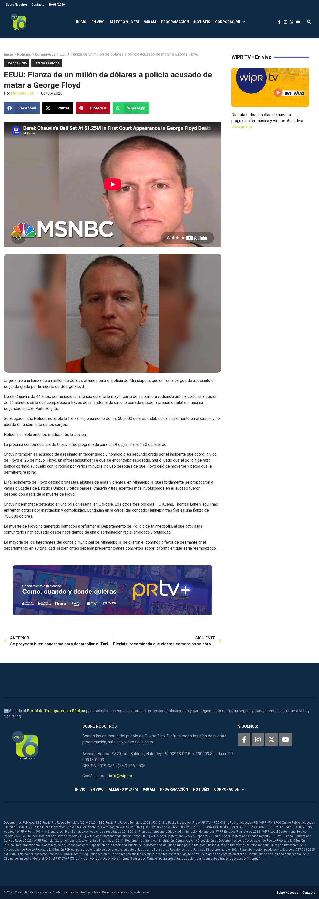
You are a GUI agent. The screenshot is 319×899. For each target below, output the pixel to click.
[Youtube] (285, 739)
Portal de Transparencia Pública (56, 710)
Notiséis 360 (22, 93)
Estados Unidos (47, 63)
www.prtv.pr (241, 126)
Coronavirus (45, 54)
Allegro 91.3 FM (124, 22)
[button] (309, 22)
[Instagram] (258, 739)
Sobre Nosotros (17, 4)
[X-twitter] (271, 739)
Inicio (81, 22)
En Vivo (98, 22)
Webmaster (142, 892)
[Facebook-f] (244, 739)
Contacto (38, 4)
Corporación (227, 22)
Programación (175, 22)
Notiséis (202, 22)
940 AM (150, 22)
